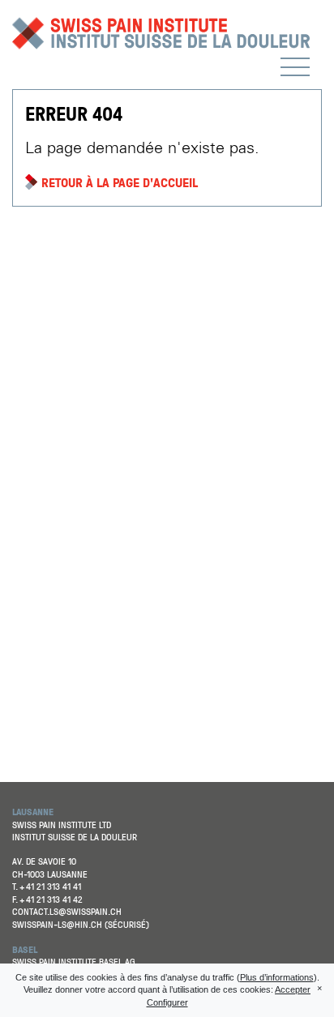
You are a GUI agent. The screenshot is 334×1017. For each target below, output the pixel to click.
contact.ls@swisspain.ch (67, 911)
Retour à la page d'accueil (119, 182)
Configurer (167, 1002)
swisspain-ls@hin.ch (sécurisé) (80, 924)
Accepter (292, 989)
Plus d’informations (277, 977)
